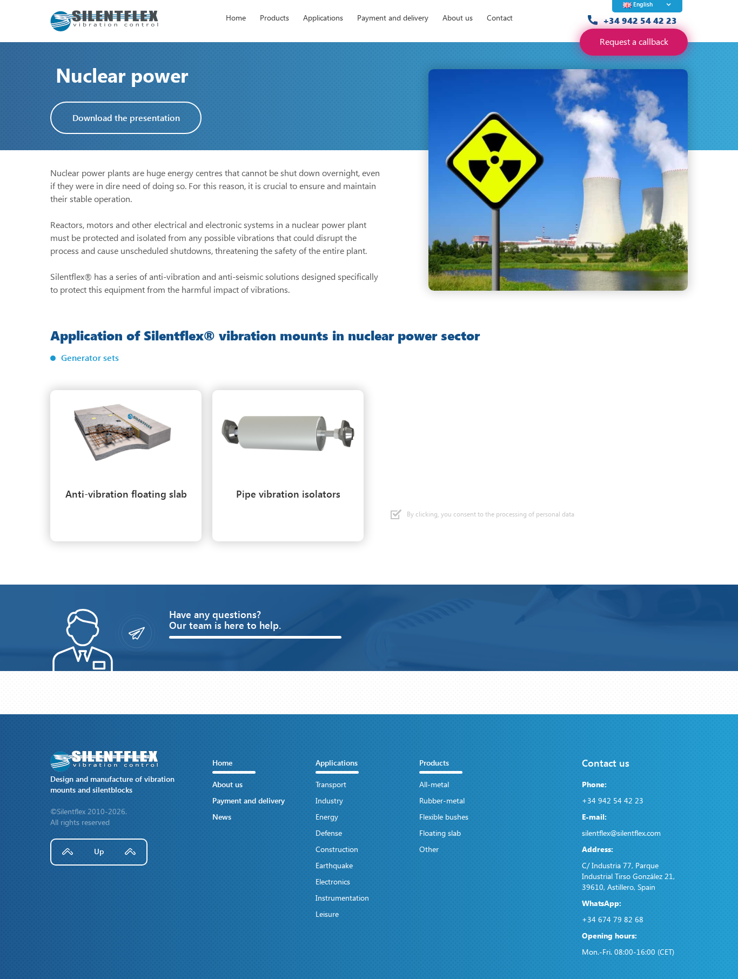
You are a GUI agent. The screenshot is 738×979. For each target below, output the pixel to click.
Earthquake (334, 865)
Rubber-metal (442, 800)
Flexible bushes (443, 817)
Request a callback (634, 41)
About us (457, 17)
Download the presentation (126, 117)
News (221, 817)
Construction (337, 849)
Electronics (333, 881)
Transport (331, 784)
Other (429, 849)
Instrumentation (342, 898)
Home (236, 17)
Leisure (327, 914)
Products (274, 17)
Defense (329, 833)
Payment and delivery (392, 17)
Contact (500, 17)
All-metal (434, 784)
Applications (323, 17)
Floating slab (440, 833)
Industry (329, 800)
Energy (327, 817)
